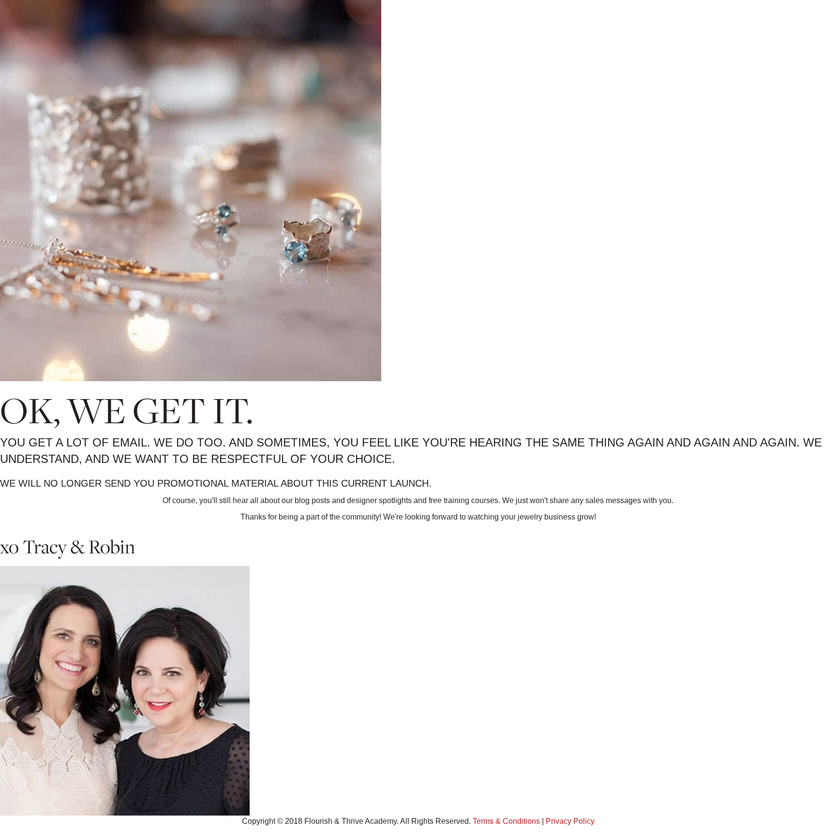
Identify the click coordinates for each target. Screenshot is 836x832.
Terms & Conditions (506, 821)
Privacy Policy (570, 821)
